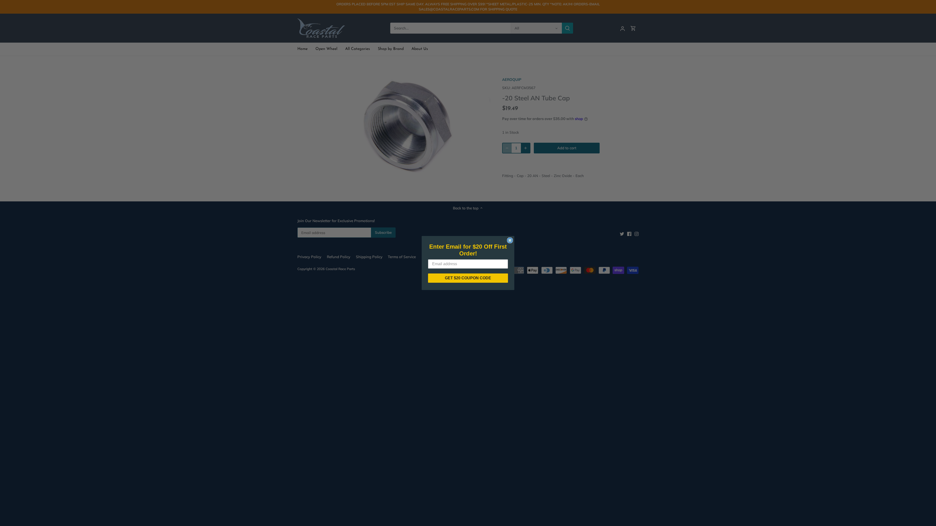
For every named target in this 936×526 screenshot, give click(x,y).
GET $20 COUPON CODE (468, 278)
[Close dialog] (509, 240)
